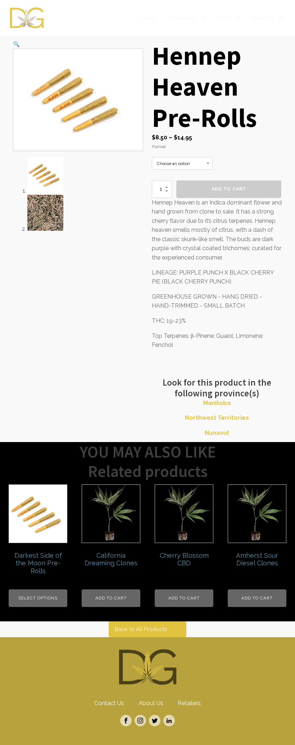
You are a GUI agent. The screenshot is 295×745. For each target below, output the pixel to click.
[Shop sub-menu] (239, 17)
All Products (181, 18)
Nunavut (217, 432)
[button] (16, 44)
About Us (262, 18)
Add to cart (229, 189)
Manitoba (217, 403)
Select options (38, 598)
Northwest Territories (217, 417)
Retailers (189, 703)
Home (149, 18)
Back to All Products (141, 629)
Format (159, 146)
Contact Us (109, 703)
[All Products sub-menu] (205, 17)
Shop (223, 18)
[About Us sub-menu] (282, 17)
